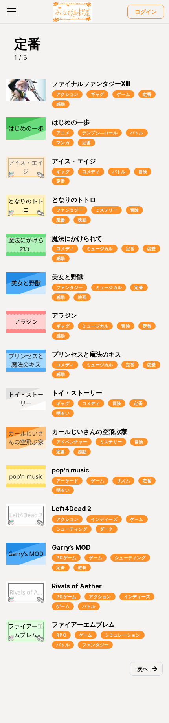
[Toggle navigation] (11, 11)
